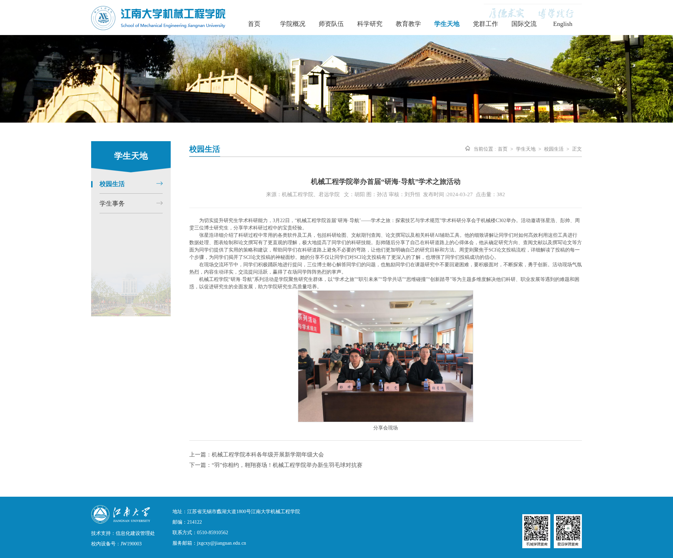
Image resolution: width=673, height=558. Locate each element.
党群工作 (485, 23)
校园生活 (554, 149)
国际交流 (524, 23)
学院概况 (292, 23)
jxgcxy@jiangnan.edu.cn (221, 543)
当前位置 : (485, 149)
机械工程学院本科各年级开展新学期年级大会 (268, 454)
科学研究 (369, 23)
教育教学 (408, 23)
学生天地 (447, 23)
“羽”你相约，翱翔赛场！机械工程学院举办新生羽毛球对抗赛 (287, 465)
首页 (254, 23)
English (562, 23)
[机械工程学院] (158, 28)
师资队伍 (331, 23)
